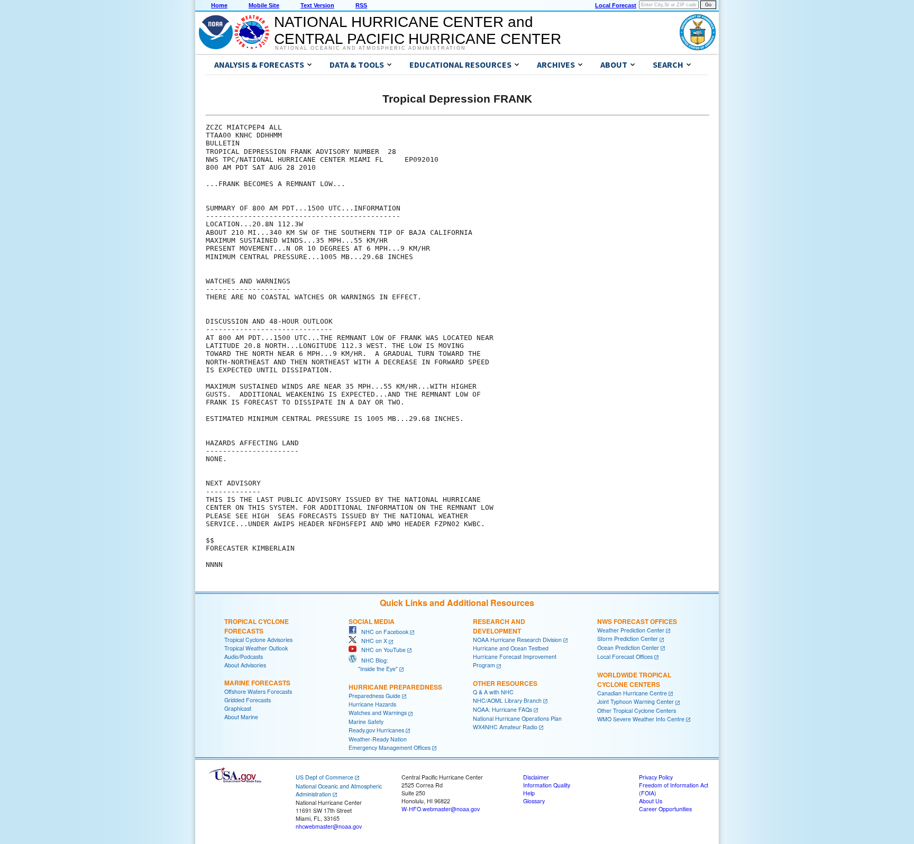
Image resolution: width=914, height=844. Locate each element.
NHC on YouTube (381, 650)
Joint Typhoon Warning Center (635, 701)
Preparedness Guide (374, 696)
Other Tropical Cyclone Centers (636, 710)
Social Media (372, 621)
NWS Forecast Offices (637, 621)
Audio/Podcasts (243, 656)
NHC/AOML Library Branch (507, 700)
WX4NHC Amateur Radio (505, 727)
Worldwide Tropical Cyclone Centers (634, 679)
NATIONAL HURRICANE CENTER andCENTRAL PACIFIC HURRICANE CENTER (417, 30)
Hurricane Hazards (372, 704)
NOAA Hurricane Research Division (517, 640)
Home (219, 5)
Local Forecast (615, 5)
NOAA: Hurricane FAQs (502, 709)
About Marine (241, 717)
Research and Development (499, 626)
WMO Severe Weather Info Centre (640, 719)
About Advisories (245, 665)
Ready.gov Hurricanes (376, 730)
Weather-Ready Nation (378, 739)
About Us (650, 801)
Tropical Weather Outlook (256, 648)
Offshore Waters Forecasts (258, 691)
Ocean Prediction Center (628, 648)
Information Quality (546, 785)
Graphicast (237, 708)
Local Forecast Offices (625, 656)
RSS (361, 5)
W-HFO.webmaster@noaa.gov (440, 809)
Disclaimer (536, 777)
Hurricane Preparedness (395, 687)
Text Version (317, 5)
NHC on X (372, 641)
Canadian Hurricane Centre (632, 693)
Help (529, 793)
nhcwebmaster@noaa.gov (329, 826)
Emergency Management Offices (390, 747)
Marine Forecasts (257, 682)
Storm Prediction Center (627, 639)
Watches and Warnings (378, 713)
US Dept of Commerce (324, 777)
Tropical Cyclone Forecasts (256, 626)
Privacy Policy (656, 777)
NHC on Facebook (382, 632)
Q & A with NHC (493, 692)
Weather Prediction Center (630, 630)
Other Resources (505, 683)
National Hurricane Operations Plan (517, 718)
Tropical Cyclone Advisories (258, 640)
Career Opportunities (665, 809)
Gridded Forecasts (247, 700)
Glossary (534, 801)
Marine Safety (366, 722)
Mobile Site (264, 5)
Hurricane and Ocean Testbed (511, 648)
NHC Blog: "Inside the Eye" (373, 664)
